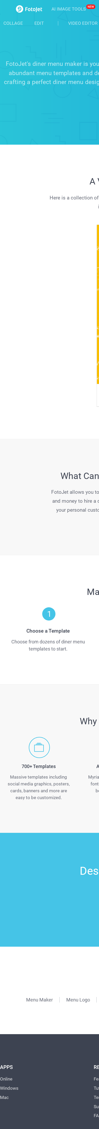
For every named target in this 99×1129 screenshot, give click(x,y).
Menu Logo (78, 899)
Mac (4, 997)
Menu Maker (39, 899)
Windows (9, 988)
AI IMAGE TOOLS (68, 9)
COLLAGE (13, 23)
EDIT (39, 23)
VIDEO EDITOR (82, 23)
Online (6, 979)
